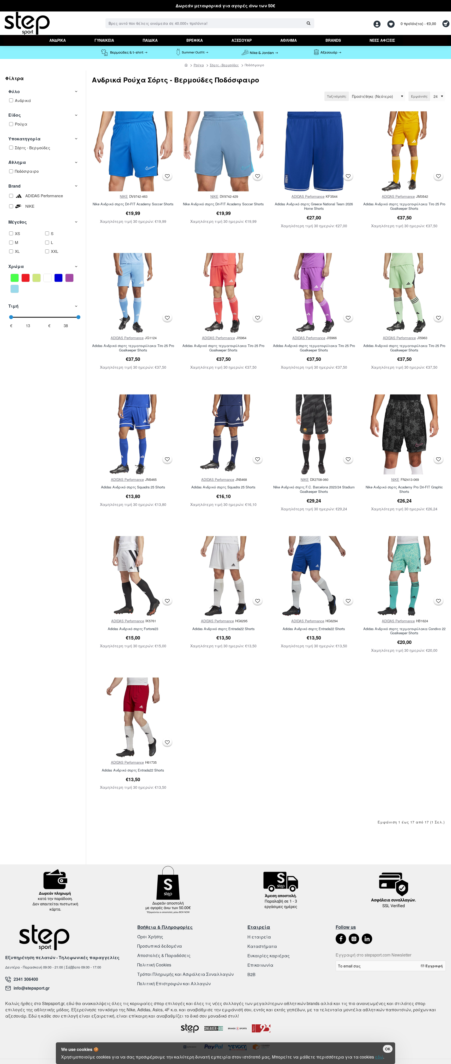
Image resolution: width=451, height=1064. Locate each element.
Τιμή (13, 306)
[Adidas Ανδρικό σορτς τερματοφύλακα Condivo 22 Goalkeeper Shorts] (404, 576)
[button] (167, 176)
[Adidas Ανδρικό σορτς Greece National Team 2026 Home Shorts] (314, 151)
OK (387, 1048)
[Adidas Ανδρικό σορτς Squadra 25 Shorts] (133, 434)
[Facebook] (341, 939)
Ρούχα (199, 65)
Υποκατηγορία (24, 139)
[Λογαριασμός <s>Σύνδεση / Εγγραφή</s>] (378, 23)
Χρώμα (16, 266)
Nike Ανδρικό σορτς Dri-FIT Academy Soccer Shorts (133, 204)
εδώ (379, 1057)
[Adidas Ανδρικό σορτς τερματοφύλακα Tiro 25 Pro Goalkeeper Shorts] (404, 151)
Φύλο (14, 91)
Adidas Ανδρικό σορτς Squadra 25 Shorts (133, 487)
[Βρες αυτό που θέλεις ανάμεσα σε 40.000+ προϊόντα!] (308, 23)
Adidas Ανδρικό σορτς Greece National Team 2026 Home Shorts (314, 206)
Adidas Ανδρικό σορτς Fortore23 (133, 629)
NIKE (124, 196)
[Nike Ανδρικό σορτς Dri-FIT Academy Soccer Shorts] (133, 151)
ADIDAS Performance (308, 196)
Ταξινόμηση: (336, 96)
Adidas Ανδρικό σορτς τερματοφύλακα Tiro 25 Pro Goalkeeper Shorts (404, 206)
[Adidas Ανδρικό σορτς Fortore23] (133, 576)
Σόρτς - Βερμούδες (224, 65)
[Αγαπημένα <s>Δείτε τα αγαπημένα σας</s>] (392, 23)
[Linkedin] (367, 939)
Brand (14, 186)
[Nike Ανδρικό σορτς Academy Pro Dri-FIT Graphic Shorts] (404, 434)
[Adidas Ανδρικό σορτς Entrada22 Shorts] (223, 576)
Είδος (14, 115)
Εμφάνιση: (419, 96)
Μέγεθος (17, 222)
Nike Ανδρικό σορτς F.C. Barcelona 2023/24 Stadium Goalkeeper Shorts (314, 489)
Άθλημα (17, 162)
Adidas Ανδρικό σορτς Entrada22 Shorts (223, 629)
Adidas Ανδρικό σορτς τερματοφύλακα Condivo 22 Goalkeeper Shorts (404, 631)
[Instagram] (354, 939)
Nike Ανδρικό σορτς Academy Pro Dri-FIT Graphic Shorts (404, 489)
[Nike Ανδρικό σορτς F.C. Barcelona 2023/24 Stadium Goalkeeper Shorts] (314, 434)
